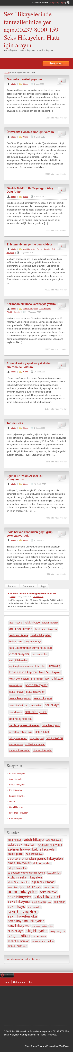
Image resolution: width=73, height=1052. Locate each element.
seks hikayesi (43, 698)
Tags (43, 586)
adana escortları (43, 999)
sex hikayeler (15, 712)
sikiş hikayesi (37, 738)
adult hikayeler (50, 622)
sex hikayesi (51, 725)
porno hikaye (54, 678)
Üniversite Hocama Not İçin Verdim (30, 132)
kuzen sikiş (54, 666)
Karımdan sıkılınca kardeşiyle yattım (31, 304)
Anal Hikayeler (29, 249)
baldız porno (16, 641)
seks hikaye (16, 691)
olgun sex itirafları (19, 678)
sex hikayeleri (36, 712)
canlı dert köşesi (49, 1012)
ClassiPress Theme (34, 1046)
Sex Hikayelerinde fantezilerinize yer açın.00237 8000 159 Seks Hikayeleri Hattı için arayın (32, 29)
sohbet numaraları (35, 744)
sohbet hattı (33, 1012)
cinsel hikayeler (19, 654)
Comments (28, 586)
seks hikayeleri (20, 698)
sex (27, 705)
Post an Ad (55, 63)
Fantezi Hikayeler (17, 796)
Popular (12, 586)
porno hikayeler (36, 685)
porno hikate (37, 679)
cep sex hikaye (33, 641)
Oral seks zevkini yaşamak (24, 79)
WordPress (64, 1046)
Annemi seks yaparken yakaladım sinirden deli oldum (29, 365)
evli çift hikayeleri (18, 660)
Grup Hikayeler (16, 807)
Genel (25, 84)
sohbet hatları (16, 744)
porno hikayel (15, 685)
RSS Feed (68, 2)
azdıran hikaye (18, 635)
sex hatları (36, 705)
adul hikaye (15, 622)
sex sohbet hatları (17, 732)
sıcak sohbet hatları (19, 750)
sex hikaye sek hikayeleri (24, 725)
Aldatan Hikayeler (30, 309)
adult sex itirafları (20, 629)
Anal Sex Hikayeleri (46, 629)
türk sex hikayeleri (42, 750)
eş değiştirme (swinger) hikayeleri (27, 666)
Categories (19, 982)
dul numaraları (40, 654)
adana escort (27, 999)
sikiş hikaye (42, 731)
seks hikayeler (35, 691)
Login (62, 3)
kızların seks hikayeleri (23, 672)
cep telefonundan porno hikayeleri (30, 647)
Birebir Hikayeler (43, 249)
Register (54, 3)
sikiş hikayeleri (18, 738)
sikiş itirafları (54, 738)
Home (7, 72)
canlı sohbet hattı (32, 959)
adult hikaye (32, 622)
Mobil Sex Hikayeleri (50, 672)
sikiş (30, 732)
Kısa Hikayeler (16, 818)
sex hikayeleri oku (20, 718)
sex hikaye (52, 705)
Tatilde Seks (15, 423)
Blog (30, 982)
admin (13, 84)
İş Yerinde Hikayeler (18, 813)
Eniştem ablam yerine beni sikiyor (30, 244)
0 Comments (38, 597)
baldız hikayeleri (41, 635)
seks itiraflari (16, 705)
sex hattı (50, 1020)
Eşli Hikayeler (15, 790)
